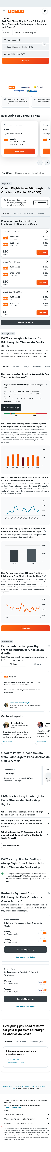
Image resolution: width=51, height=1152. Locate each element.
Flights (17, 1086)
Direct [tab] (41, 214)
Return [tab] (6, 214)
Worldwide (25, 1086)
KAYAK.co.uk (7, 1086)
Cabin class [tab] (21, 1041)
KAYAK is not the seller (13, 1114)
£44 (4, 21)
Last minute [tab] (29, 214)
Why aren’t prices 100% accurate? (18, 1123)
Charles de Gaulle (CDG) (16, 1063)
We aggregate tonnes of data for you (20, 1119)
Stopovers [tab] (37, 366)
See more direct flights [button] (25, 957)
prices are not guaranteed (12, 1107)
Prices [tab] (6, 366)
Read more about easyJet (20, 703)
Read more (7, 741)
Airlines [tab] (16, 366)
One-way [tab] (16, 214)
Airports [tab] (37, 664)
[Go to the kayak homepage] (16, 11)
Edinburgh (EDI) (13, 1059)
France (42, 1086)
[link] (25, 628)
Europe (34, 1086)
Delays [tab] (26, 366)
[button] (4, 11)
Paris (13, 1088)
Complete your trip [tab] (38, 1041)
